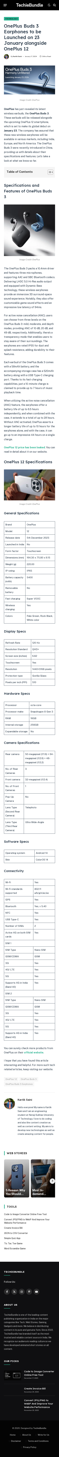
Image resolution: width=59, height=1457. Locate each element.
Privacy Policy (29, 1447)
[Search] (54, 5)
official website (33, 1052)
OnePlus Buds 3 (29, 1079)
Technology (11, 19)
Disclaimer (16, 1441)
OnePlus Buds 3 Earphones (19, 1084)
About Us (26, 1435)
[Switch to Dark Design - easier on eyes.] (49, 5)
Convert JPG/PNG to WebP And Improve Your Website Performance (38, 1404)
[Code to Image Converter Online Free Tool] (12, 1375)
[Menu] (5, 5)
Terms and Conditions (38, 1441)
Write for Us (43, 1435)
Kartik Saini (17, 56)
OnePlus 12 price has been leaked (24, 447)
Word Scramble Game (15, 1248)
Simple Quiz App (12, 1238)
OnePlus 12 (11, 1079)
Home (13, 1435)
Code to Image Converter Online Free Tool (25, 1214)
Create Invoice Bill (13, 1228)
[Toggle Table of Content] (48, 172)
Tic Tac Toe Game (13, 1243)
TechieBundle (39, 1428)
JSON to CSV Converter (16, 1233)
